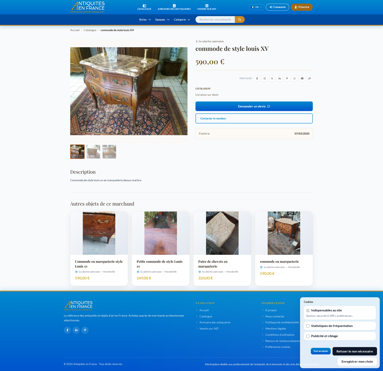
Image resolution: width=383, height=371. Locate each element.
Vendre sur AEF (209, 328)
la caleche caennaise (211, 41)
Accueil (75, 30)
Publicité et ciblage (324, 336)
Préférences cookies (277, 346)
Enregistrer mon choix (357, 361)
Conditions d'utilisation (279, 334)
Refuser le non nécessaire (355, 351)
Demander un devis (252, 106)
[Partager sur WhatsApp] (294, 78)
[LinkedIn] (76, 330)
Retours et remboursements (282, 340)
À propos (271, 310)
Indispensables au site (326, 310)
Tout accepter (320, 350)
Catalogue (90, 30)
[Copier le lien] (309, 78)
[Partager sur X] (272, 78)
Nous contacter (274, 316)
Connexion (279, 7)
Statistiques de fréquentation (332, 326)
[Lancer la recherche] (240, 19)
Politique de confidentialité (282, 322)
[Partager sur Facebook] (257, 78)
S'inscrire (303, 7)
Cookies (308, 301)
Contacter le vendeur (213, 118)
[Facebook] (67, 330)
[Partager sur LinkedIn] (279, 78)
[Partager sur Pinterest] (287, 78)
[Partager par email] (302, 78)
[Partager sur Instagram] (264, 78)
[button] (77, 152)
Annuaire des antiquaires (214, 322)
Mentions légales (275, 328)
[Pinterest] (85, 330)
